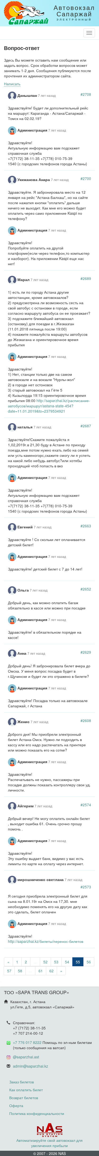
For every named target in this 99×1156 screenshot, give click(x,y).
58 (20, 970)
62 (51, 970)
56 (89, 961)
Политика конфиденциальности (36, 1113)
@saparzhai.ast (26, 1056)
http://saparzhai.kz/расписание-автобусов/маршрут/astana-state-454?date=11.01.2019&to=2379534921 (49, 406)
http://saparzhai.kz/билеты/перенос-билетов (45, 941)
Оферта (16, 1105)
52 (45, 961)
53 (56, 961)
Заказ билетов (21, 1081)
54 (67, 961)
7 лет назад (47, 95)
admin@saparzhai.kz (30, 1066)
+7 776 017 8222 (27, 1042)
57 (9, 970)
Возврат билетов (23, 1097)
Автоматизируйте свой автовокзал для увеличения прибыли (49, 1143)
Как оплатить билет (26, 1089)
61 (41, 970)
